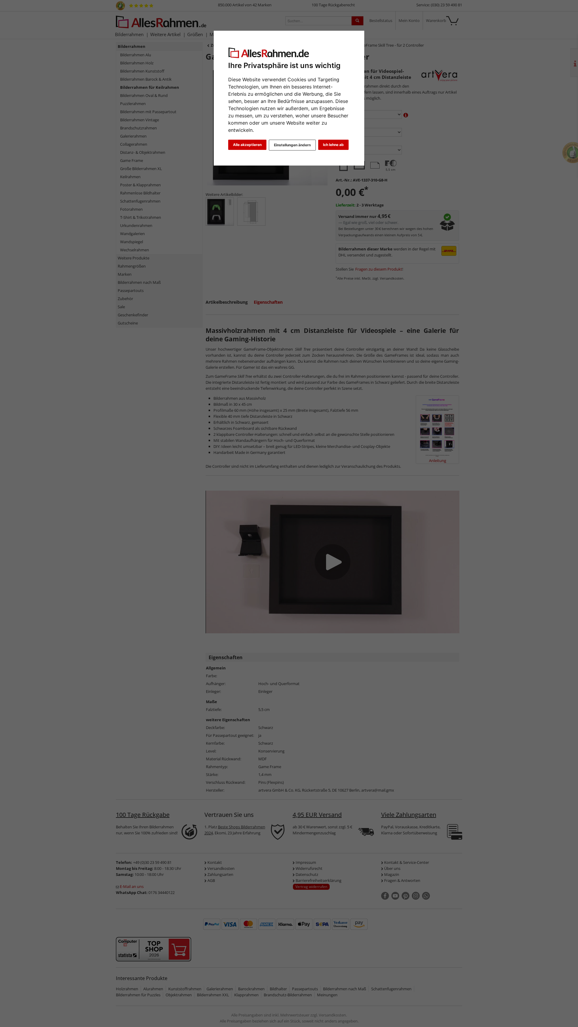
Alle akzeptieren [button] (247, 144)
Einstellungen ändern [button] (292, 145)
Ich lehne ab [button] (333, 144)
